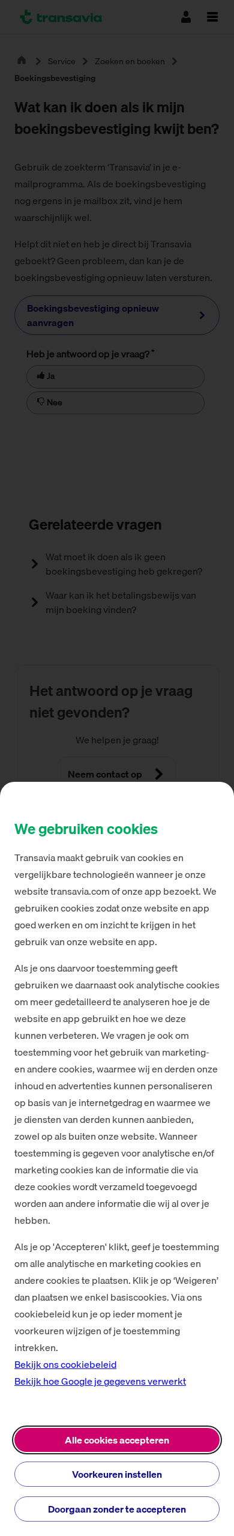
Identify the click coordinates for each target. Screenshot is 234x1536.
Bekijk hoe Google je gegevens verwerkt (100, 1381)
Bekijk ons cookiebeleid (65, 1364)
